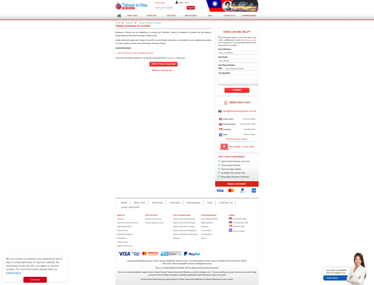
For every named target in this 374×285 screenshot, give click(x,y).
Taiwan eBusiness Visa (154, 223)
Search (191, 8)
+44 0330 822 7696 (247, 124)
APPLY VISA (139, 203)
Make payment (207, 223)
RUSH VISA (157, 203)
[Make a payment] (237, 187)
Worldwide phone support (236, 139)
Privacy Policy (122, 230)
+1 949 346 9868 (248, 119)
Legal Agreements (124, 227)
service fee (153, 275)
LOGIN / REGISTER (130, 207)
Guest (187, 3)
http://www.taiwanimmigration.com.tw (138, 6)
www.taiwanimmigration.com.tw (139, 261)
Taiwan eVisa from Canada (183, 227)
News (203, 238)
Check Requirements (209, 219)
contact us (171, 58)
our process (239, 272)
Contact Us (229, 16)
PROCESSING (193, 203)
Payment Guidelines (125, 234)
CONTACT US (226, 203)
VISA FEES (175, 203)
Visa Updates (206, 234)
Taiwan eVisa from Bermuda (184, 223)
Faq (210, 16)
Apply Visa (132, 16)
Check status (160, 3)
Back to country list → (163, 70)
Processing (190, 16)
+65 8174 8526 (249, 135)
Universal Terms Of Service (127, 223)
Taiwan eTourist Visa (153, 219)
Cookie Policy (122, 242)
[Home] (119, 16)
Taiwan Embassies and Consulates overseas (135, 53)
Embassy (130, 23)
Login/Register (248, 16)
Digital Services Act (124, 246)
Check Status (206, 230)
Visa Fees (171, 16)
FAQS (210, 203)
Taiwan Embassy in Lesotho (150, 23)
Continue (35, 279)
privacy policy (251, 40)
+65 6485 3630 (249, 129)
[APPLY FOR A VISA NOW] (163, 64)
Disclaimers (121, 238)
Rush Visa (152, 16)
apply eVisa (147, 272)
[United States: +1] (220, 69)
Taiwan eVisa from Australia (184, 219)
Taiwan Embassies (213, 279)
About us (120, 219)
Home (118, 23)
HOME (124, 203)
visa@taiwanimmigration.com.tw (239, 111)
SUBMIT (236, 90)
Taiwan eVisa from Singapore (184, 230)
